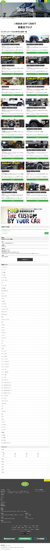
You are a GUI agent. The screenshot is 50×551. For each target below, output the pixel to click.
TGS (2, 408)
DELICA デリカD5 (4, 314)
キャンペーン (2, 497)
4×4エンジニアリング (5, 400)
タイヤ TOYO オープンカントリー (6, 382)
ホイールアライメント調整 (19, 491)
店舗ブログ (4, 18)
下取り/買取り (4, 288)
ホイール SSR (4, 285)
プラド (27, 229)
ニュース (2, 496)
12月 (3, 453)
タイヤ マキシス (4, 398)
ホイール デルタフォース (5, 361)
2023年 (3, 461)
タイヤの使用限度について (11, 492)
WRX (38, 229)
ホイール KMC (4, 377)
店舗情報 (3, 432)
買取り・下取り (3, 491)
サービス (8, 489)
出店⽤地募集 (37, 529)
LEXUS (29, 229)
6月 (26, 454)
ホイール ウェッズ (4, 280)
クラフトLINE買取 (14, 527)
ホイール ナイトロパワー (5, 366)
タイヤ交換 (3, 301)
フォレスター (3, 324)
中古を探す (2, 494)
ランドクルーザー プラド (5, 309)
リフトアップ (3, 421)
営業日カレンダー (27, 529)
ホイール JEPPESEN (5, 372)
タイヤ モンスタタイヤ (5, 395)
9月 (38, 453)
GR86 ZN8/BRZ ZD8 (5, 229)
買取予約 (30, 527)
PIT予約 (26, 527)
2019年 (3, 472)
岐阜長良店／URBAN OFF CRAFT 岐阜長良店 (7, 514)
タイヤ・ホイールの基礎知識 (39, 489)
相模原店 (30, 514)
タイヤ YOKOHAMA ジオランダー (7, 385)
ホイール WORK (4, 356)
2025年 (3, 452)
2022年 (3, 464)
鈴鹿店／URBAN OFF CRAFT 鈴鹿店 (9, 518)
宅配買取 (22, 527)
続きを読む (12, 52)
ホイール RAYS (4, 353)
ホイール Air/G (4, 306)
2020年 (3, 469)
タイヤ (36, 491)
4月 (3, 456)
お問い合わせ (32, 529)
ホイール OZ (4, 269)
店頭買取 (19, 527)
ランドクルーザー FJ (4, 267)
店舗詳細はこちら (25, 259)
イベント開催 (3, 437)
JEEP (2, 322)
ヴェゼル (3, 348)
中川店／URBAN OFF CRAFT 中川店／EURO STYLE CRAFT (9, 511)
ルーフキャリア (4, 429)
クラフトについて (3, 502)
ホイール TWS (4, 277)
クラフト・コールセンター (36, 527)
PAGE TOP (47, 480)
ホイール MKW (4, 374)
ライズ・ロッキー (4, 345)
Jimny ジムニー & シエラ (5, 319)
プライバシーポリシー (22, 531)
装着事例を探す (37, 1)
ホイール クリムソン (5, 358)
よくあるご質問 (13, 529)
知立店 (19, 511)
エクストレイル (4, 332)
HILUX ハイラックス (4, 311)
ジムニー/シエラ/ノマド (11, 229)
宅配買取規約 (28, 531)
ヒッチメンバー (4, 427)
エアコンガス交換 (27, 492)
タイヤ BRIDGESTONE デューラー (7, 390)
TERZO (3, 419)
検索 (46, 233)
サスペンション (43, 491)
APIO (2, 406)
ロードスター (32, 229)
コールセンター (43, 1)
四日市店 (2, 518)
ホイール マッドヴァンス (5, 364)
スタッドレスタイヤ (4, 295)
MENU (48, 1)
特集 (1, 499)
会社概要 (33, 525)
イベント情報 (3, 272)
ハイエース (3, 335)
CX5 (2, 343)
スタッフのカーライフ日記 (42, 229)
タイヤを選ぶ (2, 489)
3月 (15, 456)
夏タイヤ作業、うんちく (5, 290)
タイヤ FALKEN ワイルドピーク (6, 393)
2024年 (3, 459)
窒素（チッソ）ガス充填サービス (19, 492)
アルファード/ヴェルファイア (19, 229)
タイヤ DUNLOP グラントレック (6, 387)
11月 (15, 453)
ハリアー (24, 229)
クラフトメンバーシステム (20, 529)
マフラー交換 (3, 424)
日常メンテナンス (26, 491)
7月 (15, 454)
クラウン (35, 229)
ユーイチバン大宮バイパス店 (29, 518)
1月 (38, 456)
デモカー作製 (3, 440)
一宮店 (22, 511)
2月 (26, 456)
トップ (1, 18)
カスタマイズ (2, 492)
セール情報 (3, 435)
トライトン (3, 293)
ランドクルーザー (4, 337)
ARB (2, 414)
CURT (2, 416)
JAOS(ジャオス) (4, 403)
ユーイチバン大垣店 (20, 514)
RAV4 (2, 316)
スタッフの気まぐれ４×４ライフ (6, 230)
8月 (3, 454)
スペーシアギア (4, 351)
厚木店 (26, 514)
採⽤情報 (37, 525)
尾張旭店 (25, 511)
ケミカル (3, 298)
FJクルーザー (3, 330)
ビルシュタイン (4, 411)
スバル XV (3, 327)
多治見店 (15, 514)
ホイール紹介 (3, 275)
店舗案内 (46, 1)
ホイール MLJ (4, 369)
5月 (38, 454)
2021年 (3, 466)
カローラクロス (4, 303)
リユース (2, 500)
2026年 (3, 449)
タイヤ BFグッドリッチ (5, 379)
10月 (26, 453)
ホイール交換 (13, 491)
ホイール (39, 491)
